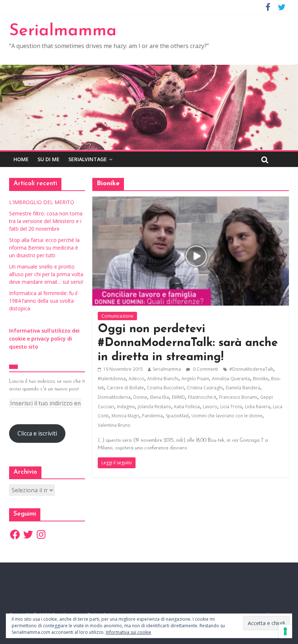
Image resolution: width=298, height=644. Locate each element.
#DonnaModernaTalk (251, 369)
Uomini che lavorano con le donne (227, 416)
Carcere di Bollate (125, 388)
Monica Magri (125, 416)
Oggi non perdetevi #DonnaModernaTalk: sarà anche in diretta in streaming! (188, 343)
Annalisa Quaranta (231, 378)
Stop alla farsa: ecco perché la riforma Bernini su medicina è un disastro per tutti (44, 247)
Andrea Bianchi (162, 378)
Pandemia (152, 416)
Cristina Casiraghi (205, 388)
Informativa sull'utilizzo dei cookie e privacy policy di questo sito (44, 338)
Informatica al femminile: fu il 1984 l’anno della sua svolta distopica (43, 301)
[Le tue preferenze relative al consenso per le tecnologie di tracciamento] (285, 631)
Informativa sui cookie (128, 632)
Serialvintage (87, 159)
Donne (140, 397)
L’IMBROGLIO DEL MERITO (41, 202)
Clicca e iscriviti (37, 433)
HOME (21, 159)
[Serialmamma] (149, 69)
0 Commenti (205, 369)
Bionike (260, 378)
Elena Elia (159, 397)
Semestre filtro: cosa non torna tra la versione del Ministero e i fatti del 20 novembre (45, 221)
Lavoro (210, 407)
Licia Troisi (231, 407)
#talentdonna (112, 378)
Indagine (126, 407)
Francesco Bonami (238, 397)
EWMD (178, 397)
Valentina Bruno (114, 425)
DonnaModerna (114, 397)
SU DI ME (48, 159)
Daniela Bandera (243, 388)
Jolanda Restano (154, 407)
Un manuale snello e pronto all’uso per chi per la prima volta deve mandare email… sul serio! (46, 274)
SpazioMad (177, 416)
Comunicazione (117, 316)
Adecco (136, 378)
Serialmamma (63, 31)
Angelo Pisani (195, 378)
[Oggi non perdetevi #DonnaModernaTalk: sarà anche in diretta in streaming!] (190, 201)
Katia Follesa (187, 407)
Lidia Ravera (257, 407)
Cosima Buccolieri (165, 388)
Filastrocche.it (202, 397)
